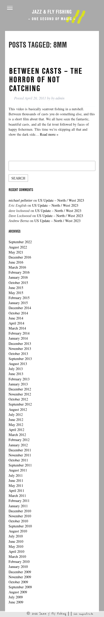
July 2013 (16, 368)
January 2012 (18, 445)
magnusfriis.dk (86, 614)
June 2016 (16, 262)
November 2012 (20, 394)
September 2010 (20, 526)
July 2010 (16, 536)
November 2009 (20, 576)
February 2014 (19, 333)
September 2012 (20, 404)
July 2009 (16, 597)
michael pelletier (20, 200)
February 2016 (19, 272)
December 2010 (20, 511)
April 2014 (16, 323)
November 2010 (20, 516)
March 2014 (17, 328)
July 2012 (16, 414)
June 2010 (16, 541)
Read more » (49, 134)
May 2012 (16, 424)
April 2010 (16, 551)
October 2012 (18, 399)
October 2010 (18, 521)
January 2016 (18, 277)
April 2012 (16, 429)
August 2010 (18, 531)
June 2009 (16, 602)
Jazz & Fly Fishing (52, 11)
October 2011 (18, 460)
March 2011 (17, 495)
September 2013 (20, 358)
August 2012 (18, 409)
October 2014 (18, 313)
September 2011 (20, 465)
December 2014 (20, 307)
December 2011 (20, 450)
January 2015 (18, 302)
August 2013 (18, 363)
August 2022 (18, 247)
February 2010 (19, 561)
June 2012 (16, 419)
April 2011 (16, 490)
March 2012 (17, 434)
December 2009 (20, 571)
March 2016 (17, 267)
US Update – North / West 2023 (61, 200)
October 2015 (18, 282)
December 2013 (20, 343)
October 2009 (18, 581)
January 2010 (18, 566)
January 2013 (18, 384)
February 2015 (19, 297)
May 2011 (16, 485)
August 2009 (18, 592)
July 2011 (16, 475)
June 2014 (16, 318)
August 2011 (18, 470)
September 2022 (20, 241)
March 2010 (17, 556)
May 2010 (16, 546)
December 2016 (20, 257)
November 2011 (20, 455)
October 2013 (18, 353)
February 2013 (19, 379)
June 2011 (16, 480)
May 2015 (16, 292)
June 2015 (16, 287)
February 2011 (19, 500)
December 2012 (20, 389)
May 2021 (16, 252)
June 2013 (16, 373)
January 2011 (18, 505)
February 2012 (19, 439)
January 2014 (18, 338)
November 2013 (20, 348)
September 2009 (20, 587)
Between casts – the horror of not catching (46, 79)
